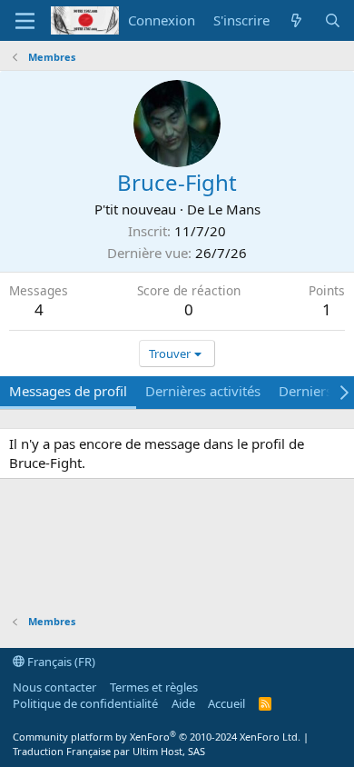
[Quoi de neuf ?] (296, 20)
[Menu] (25, 21)
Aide (183, 703)
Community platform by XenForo (156, 736)
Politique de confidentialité (85, 703)
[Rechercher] (332, 20)
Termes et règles (154, 687)
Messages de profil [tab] (68, 391)
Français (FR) (60, 661)
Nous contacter (54, 687)
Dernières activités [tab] (203, 391)
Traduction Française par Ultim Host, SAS (109, 751)
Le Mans (234, 209)
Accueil (226, 703)
